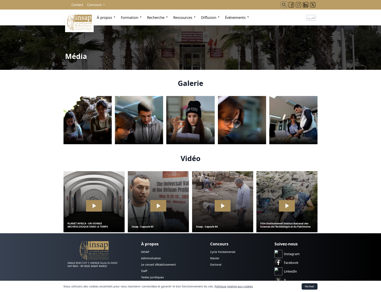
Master (214, 258)
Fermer (309, 286)
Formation (129, 17)
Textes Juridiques (152, 277)
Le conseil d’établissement (158, 264)
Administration (151, 258)
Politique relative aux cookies (234, 286)
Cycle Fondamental (222, 252)
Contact (77, 5)
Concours (94, 5)
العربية (311, 18)
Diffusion (208, 17)
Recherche (156, 17)
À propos (104, 17)
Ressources (182, 17)
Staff (144, 271)
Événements (235, 17)
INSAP (145, 252)
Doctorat (215, 264)
